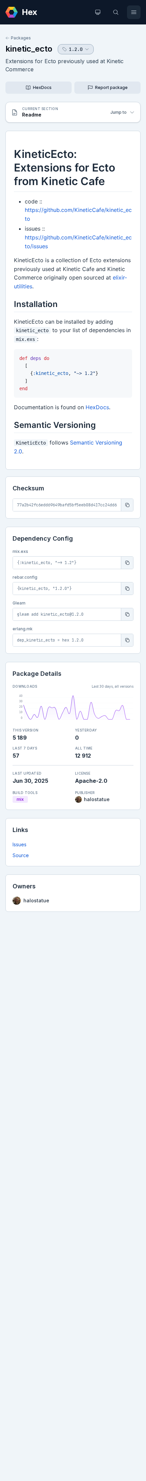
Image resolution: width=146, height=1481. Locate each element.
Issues (19, 844)
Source (21, 855)
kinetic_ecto (28, 49)
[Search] (116, 12)
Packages (21, 37)
